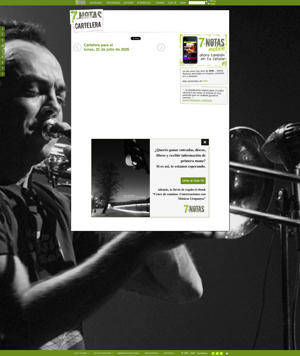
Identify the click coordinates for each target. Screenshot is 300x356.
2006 (204, 81)
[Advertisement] (170, 19)
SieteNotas (203, 353)
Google (212, 3)
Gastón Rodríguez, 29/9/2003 (197, 100)
